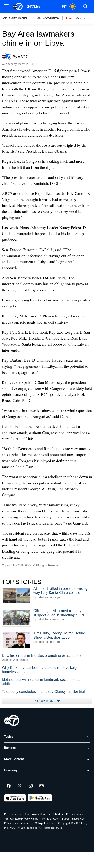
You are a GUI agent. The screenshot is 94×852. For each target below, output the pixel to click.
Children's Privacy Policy (68, 814)
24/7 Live (33, 6)
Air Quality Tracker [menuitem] (15, 18)
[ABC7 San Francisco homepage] (18, 6)
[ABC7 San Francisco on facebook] (8, 786)
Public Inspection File (17, 823)
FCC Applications (44, 823)
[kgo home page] (11, 720)
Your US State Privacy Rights (21, 818)
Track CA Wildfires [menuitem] (47, 18)
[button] (6, 6)
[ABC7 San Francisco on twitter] (19, 786)
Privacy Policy (12, 814)
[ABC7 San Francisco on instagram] (30, 786)
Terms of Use (50, 818)
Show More (45, 701)
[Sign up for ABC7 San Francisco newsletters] (41, 786)
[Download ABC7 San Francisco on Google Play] (40, 798)
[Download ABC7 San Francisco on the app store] (15, 798)
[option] (19, 18)
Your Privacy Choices (37, 814)
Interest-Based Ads (73, 818)
